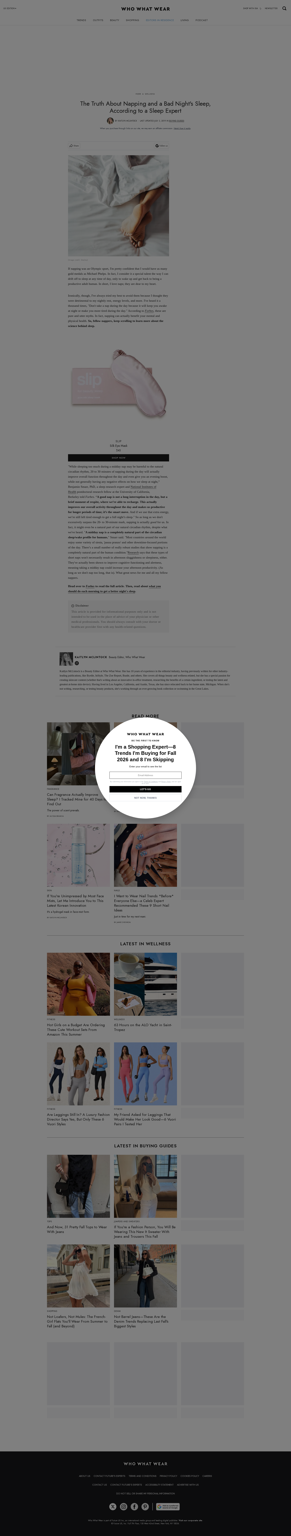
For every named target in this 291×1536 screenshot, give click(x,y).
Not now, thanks (145, 797)
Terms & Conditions (151, 781)
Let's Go (145, 789)
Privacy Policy (166, 781)
